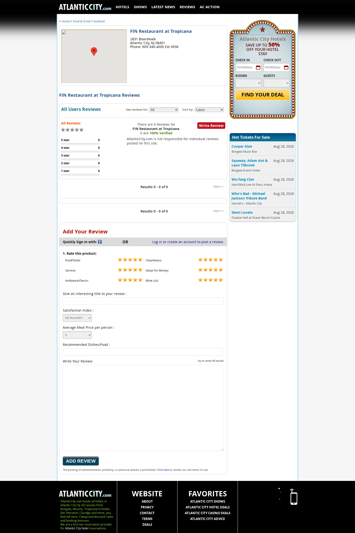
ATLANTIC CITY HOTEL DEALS (208, 507)
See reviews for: (137, 109)
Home (66, 21)
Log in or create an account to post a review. (188, 241)
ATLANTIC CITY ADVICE (207, 519)
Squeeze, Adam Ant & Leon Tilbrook (250, 162)
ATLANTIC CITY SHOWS (207, 501)
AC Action (210, 6)
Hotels (122, 6)
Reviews (187, 6)
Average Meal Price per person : (88, 327)
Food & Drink (81, 21)
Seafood (99, 21)
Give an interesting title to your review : (95, 293)
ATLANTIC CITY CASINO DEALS (207, 513)
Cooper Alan (242, 146)
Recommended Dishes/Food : (86, 344)
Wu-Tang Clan (243, 179)
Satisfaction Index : (78, 310)
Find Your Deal (262, 94)
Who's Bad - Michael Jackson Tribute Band (249, 195)
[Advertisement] (261, 303)
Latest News (163, 6)
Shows (140, 6)
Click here (163, 470)
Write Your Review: (143, 361)
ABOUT (147, 501)
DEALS (147, 524)
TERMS (147, 519)
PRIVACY (147, 507)
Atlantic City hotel (76, 528)
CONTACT (147, 513)
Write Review (211, 125)
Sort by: (187, 109)
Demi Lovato (242, 212)
